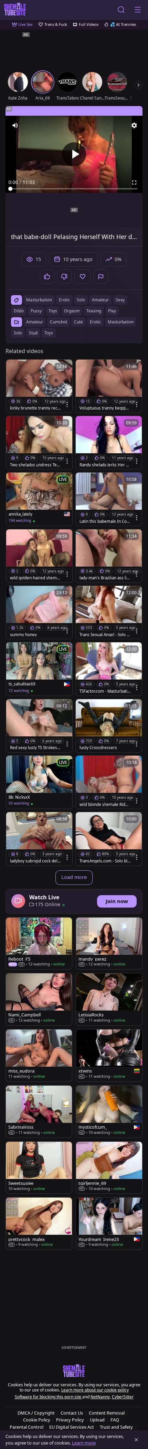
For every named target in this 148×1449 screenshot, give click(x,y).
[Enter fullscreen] (134, 182)
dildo (19, 311)
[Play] (74, 154)
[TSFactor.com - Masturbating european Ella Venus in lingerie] (109, 668)
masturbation (39, 300)
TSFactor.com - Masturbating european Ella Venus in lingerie (105, 691)
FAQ (114, 1420)
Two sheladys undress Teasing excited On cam (35, 465)
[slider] (74, 189)
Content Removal (107, 1413)
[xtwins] (109, 1055)
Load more (74, 877)
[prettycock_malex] (39, 1224)
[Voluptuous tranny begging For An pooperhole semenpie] (109, 386)
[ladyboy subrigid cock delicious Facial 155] (39, 838)
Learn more (84, 1443)
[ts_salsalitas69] (39, 668)
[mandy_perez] (109, 944)
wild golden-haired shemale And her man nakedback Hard (35, 578)
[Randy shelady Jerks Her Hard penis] (109, 442)
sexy (120, 300)
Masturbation (121, 322)
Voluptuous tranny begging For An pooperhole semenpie (105, 408)
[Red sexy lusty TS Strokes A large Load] (39, 725)
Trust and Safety (116, 1427)
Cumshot (58, 322)
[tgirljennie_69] (109, 1168)
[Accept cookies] (136, 1440)
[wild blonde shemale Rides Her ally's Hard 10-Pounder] (109, 782)
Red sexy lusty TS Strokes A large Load (35, 748)
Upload (97, 1420)
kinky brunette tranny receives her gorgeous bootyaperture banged (35, 408)
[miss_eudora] (39, 1055)
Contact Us (72, 1413)
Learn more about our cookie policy (95, 1390)
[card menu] (67, 404)
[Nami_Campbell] (39, 999)
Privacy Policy (70, 1420)
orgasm (72, 311)
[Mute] (15, 125)
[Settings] (134, 125)
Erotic (95, 322)
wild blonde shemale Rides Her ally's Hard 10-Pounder (105, 805)
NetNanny (100, 1397)
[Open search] (121, 9)
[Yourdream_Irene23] (109, 1224)
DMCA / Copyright (36, 1413)
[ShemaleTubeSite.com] (15, 10)
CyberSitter (123, 1397)
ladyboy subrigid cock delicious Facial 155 (35, 861)
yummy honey (23, 635)
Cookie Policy (36, 1420)
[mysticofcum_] (109, 1112)
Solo (18, 333)
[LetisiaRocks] (109, 999)
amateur (100, 300)
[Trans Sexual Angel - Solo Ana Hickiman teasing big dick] (109, 612)
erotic (64, 300)
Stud (33, 333)
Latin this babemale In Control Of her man (105, 521)
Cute (78, 322)
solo (81, 300)
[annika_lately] (39, 499)
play (112, 311)
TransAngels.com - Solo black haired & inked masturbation (104, 861)
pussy (36, 311)
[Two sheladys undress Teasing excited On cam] (39, 442)
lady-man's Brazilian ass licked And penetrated (104, 578)
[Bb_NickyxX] (39, 782)
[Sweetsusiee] (39, 1168)
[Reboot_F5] (39, 944)
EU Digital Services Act (71, 1427)
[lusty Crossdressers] (109, 725)
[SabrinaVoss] (39, 1112)
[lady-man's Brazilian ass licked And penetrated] (109, 555)
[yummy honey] (39, 612)
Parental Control (26, 1427)
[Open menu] (137, 9)
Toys (48, 333)
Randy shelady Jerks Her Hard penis (104, 465)
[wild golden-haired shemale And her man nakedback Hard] (39, 555)
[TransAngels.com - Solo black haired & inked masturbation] (109, 838)
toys (53, 311)
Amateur (34, 322)
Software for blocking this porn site (48, 1397)
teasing (93, 311)
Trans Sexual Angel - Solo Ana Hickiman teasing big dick (104, 635)
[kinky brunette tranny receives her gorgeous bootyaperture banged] (39, 386)
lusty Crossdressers (98, 748)
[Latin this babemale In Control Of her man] (109, 499)
